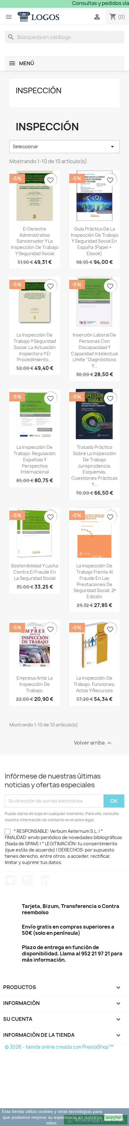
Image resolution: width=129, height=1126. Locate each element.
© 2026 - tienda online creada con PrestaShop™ (59, 1047)
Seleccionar (64, 146)
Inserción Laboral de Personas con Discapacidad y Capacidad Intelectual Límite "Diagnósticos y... (94, 350)
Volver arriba (93, 743)
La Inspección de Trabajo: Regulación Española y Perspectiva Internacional (34, 459)
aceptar (113, 1117)
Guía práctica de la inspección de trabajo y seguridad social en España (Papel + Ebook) (94, 241)
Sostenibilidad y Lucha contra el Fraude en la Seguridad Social (34, 572)
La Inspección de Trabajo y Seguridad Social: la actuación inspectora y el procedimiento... (34, 347)
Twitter (10, 880)
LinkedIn (45, 880)
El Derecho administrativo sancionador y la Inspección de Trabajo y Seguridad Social (35, 241)
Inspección (38, 90)
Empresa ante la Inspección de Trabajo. (35, 684)
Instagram (28, 880)
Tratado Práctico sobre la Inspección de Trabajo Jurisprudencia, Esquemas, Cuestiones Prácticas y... (94, 465)
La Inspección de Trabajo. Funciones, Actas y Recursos (95, 684)
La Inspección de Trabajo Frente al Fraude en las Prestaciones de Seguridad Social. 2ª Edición (95, 581)
